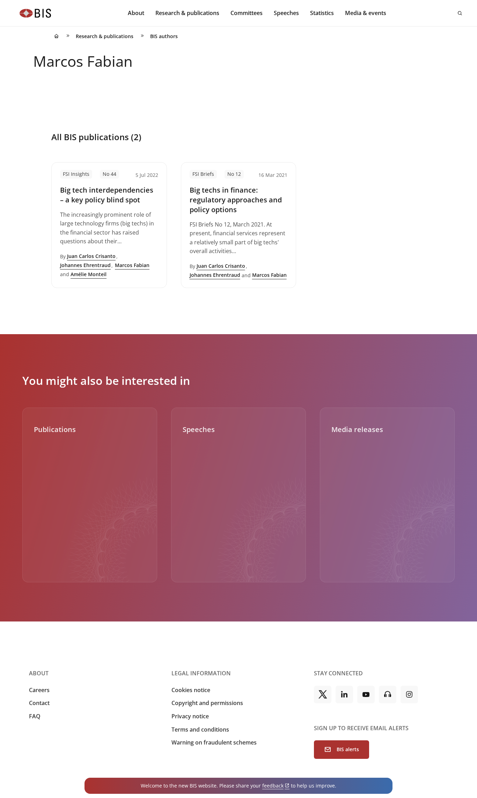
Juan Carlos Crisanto (91, 256)
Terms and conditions (200, 729)
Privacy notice (190, 716)
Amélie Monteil (89, 274)
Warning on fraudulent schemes (214, 742)
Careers (39, 690)
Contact (39, 703)
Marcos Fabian (132, 265)
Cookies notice (190, 690)
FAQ (35, 716)
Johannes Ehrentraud (85, 265)
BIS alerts (348, 749)
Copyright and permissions (207, 703)
